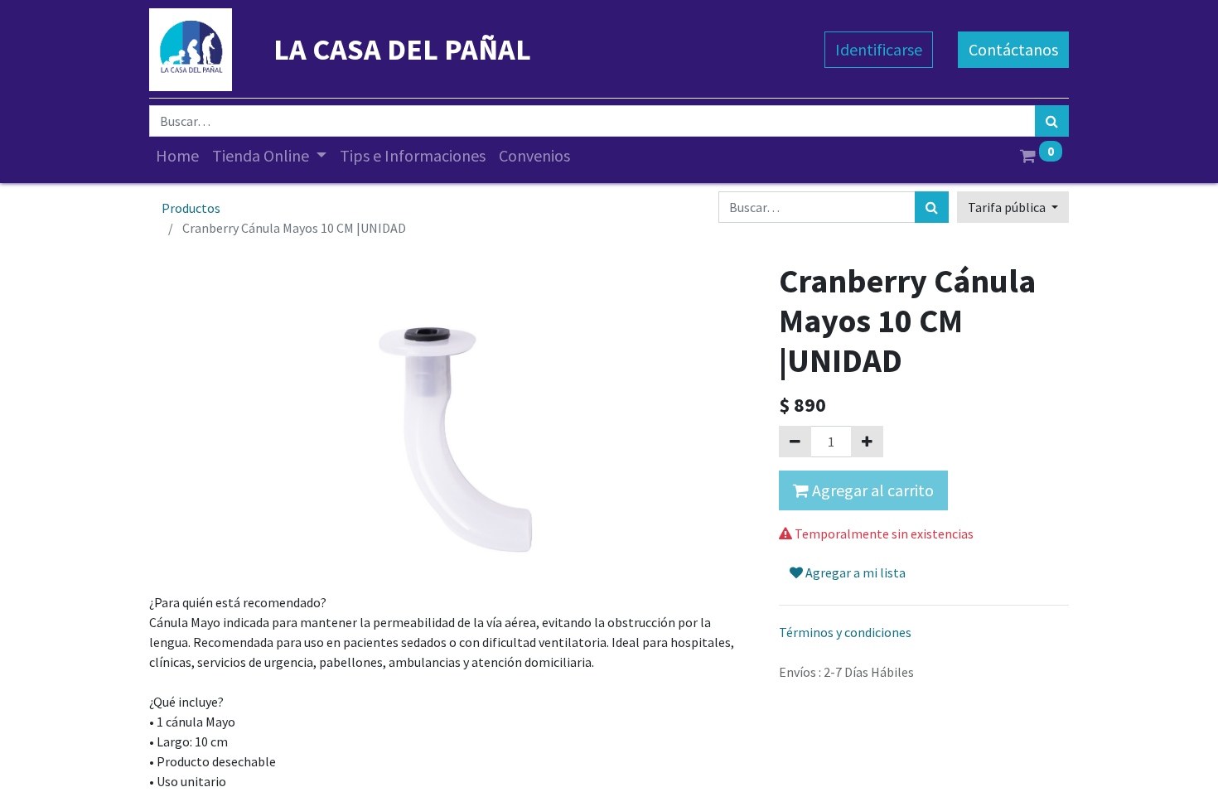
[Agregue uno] (867, 441)
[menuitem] (177, 156)
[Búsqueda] (1052, 121)
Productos (191, 208)
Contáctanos (1013, 49)
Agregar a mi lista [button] (854, 572)
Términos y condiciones (845, 632)
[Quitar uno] (795, 441)
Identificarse (878, 49)
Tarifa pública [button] (1008, 207)
